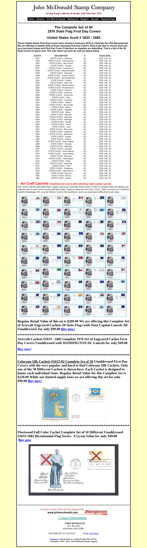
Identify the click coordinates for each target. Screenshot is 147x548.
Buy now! (68, 329)
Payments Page (108, 19)
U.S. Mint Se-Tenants (56, 19)
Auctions (40, 19)
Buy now (24, 440)
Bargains (85, 19)
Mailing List (73, 19)
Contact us (54, 539)
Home (31, 19)
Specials (95, 19)
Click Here (94, 533)
